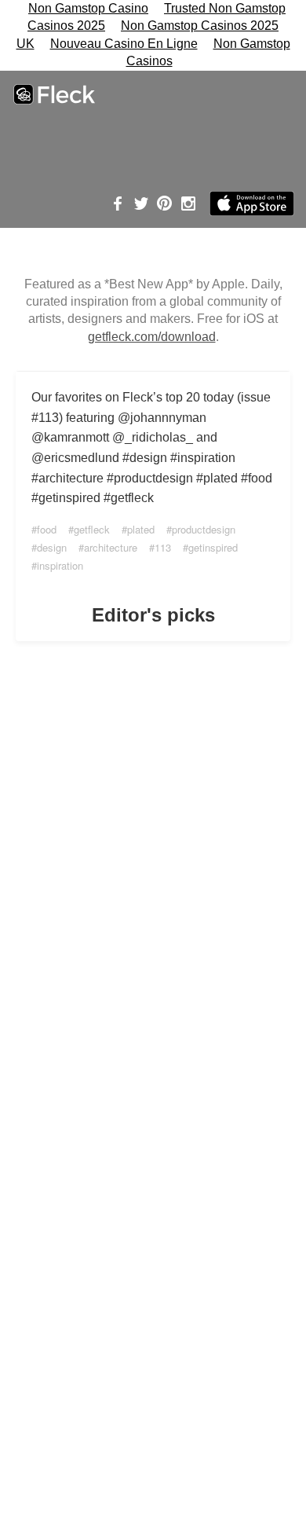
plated (141, 529)
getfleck (92, 529)
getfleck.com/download (152, 336)
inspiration (60, 565)
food (46, 529)
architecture (110, 547)
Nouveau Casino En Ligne (124, 43)
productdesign (203, 529)
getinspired (213, 547)
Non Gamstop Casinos (208, 52)
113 (163, 547)
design (52, 547)
